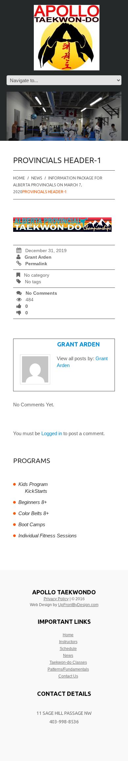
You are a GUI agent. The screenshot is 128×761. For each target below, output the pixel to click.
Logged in (51, 433)
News (68, 655)
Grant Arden (38, 257)
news (36, 178)
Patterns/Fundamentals (68, 669)
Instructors (68, 642)
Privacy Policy (56, 599)
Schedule (68, 648)
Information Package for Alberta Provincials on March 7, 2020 (57, 185)
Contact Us (68, 676)
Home (19, 178)
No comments (41, 293)
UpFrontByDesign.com (78, 605)
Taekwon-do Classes (68, 662)
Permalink (36, 263)
